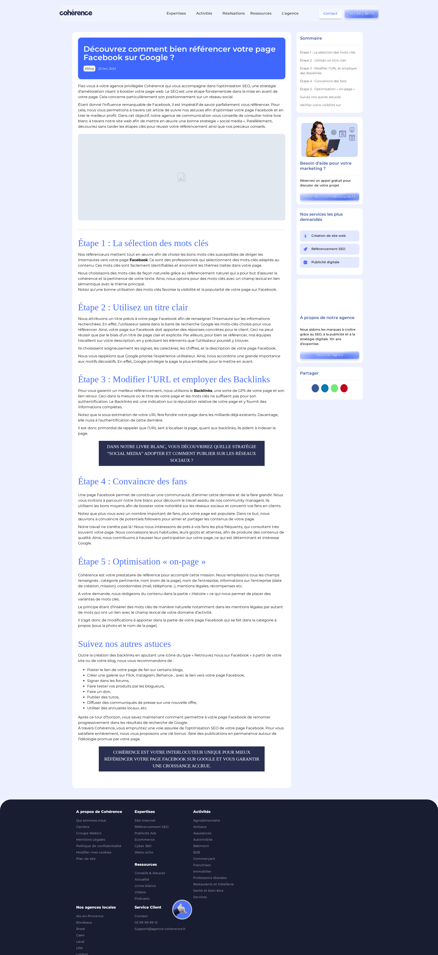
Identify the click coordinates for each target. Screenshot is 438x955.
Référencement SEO (328, 249)
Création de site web (328, 236)
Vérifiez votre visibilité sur (320, 105)
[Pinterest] (344, 388)
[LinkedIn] (325, 388)
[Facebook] (315, 388)
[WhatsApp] (334, 388)
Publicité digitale (325, 262)
